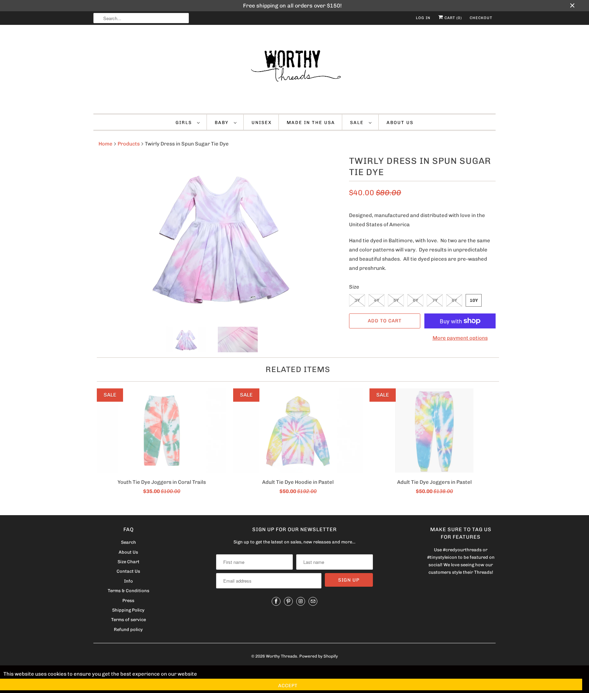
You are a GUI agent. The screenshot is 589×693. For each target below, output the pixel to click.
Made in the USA (311, 122)
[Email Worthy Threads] (312, 601)
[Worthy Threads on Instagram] (300, 601)
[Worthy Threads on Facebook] (276, 601)
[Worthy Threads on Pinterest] (288, 601)
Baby (222, 122)
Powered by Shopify (318, 656)
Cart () (452, 18)
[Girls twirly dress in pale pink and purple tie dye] (217, 236)
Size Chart (128, 561)
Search (128, 542)
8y (454, 300)
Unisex (262, 122)
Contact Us (128, 571)
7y (435, 300)
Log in (423, 18)
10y (474, 300)
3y (357, 300)
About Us (400, 122)
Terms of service (128, 619)
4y (376, 300)
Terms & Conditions (128, 590)
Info (128, 581)
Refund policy (128, 629)
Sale (357, 122)
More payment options (460, 338)
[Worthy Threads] (294, 71)
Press (128, 600)
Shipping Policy (128, 610)
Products (129, 144)
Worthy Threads (281, 656)
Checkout (481, 18)
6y (415, 300)
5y (396, 300)
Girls (185, 122)
